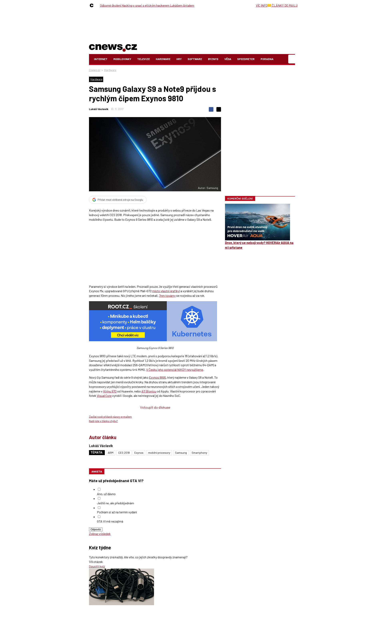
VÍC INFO (261, 5)
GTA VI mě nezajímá (110, 521)
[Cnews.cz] (92, 5)
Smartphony (199, 452)
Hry (179, 59)
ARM (110, 452)
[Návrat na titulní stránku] (113, 47)
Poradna (267, 59)
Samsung (181, 452)
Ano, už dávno (106, 494)
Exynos (138, 452)
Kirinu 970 (110, 391)
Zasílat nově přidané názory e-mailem (110, 416)
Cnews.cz (94, 70)
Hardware (163, 59)
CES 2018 (124, 452)
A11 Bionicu (148, 391)
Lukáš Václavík (98, 109)
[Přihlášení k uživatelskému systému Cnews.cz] (292, 59)
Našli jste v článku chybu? (103, 421)
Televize (143, 59)
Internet (100, 59)
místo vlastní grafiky (165, 291)
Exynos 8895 (157, 377)
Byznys (213, 59)
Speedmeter (246, 59)
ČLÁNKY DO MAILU (284, 5)
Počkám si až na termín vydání (117, 512)
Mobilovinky (122, 59)
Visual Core (104, 395)
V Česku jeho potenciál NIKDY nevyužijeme (174, 369)
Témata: (97, 452)
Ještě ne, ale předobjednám (115, 503)
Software (195, 59)
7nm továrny (167, 295)
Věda (227, 59)
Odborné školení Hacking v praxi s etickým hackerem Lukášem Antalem (147, 5)
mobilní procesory (159, 452)
